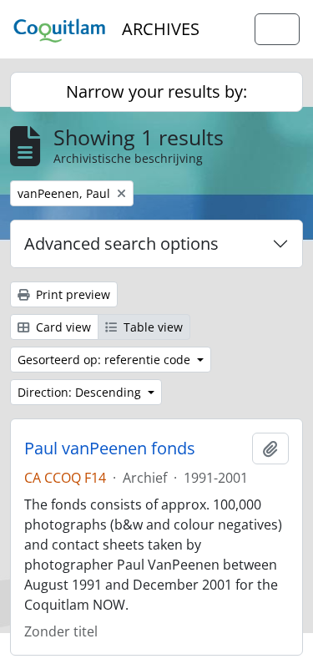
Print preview (71, 294)
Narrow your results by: (156, 91)
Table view (151, 327)
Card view (62, 327)
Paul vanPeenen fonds (109, 448)
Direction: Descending (81, 392)
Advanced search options (121, 243)
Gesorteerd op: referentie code (106, 359)
